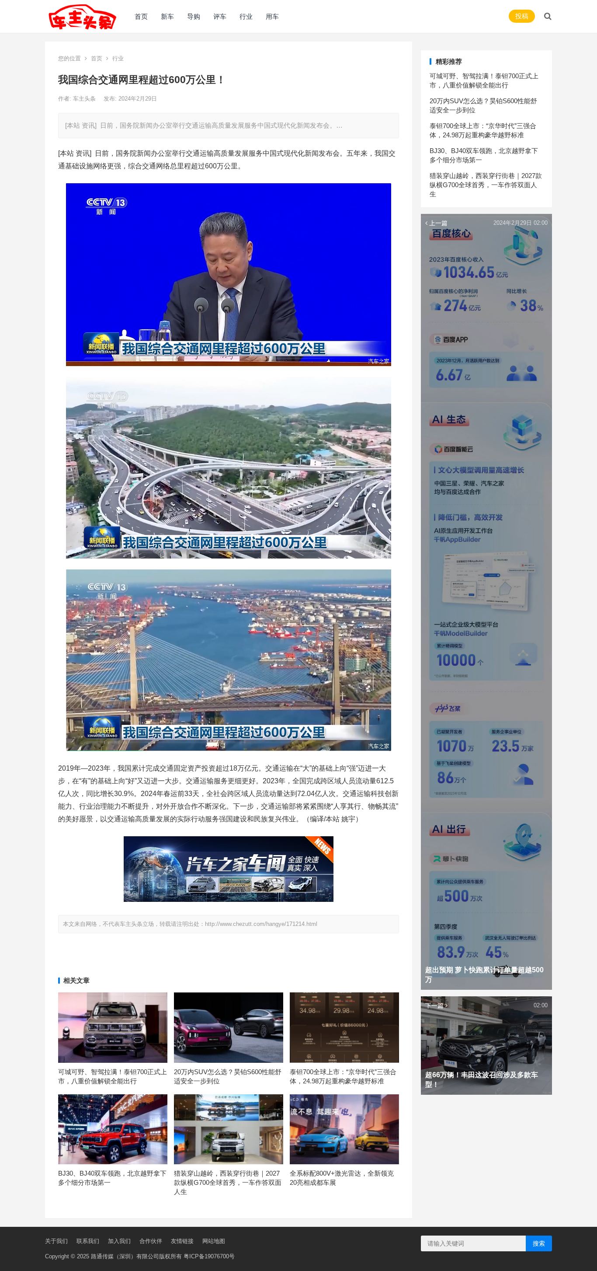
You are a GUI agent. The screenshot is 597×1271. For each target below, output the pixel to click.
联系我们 (87, 1241)
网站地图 (213, 1241)
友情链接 (182, 1241)
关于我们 (56, 1241)
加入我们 (119, 1241)
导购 (193, 16)
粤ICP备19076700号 (209, 1256)
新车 (167, 16)
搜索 (539, 1243)
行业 (246, 16)
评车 (219, 16)
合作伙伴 (150, 1241)
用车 (272, 16)
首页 (141, 16)
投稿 (521, 16)
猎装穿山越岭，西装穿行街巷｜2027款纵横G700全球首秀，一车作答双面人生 (227, 1182)
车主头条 (85, 98)
